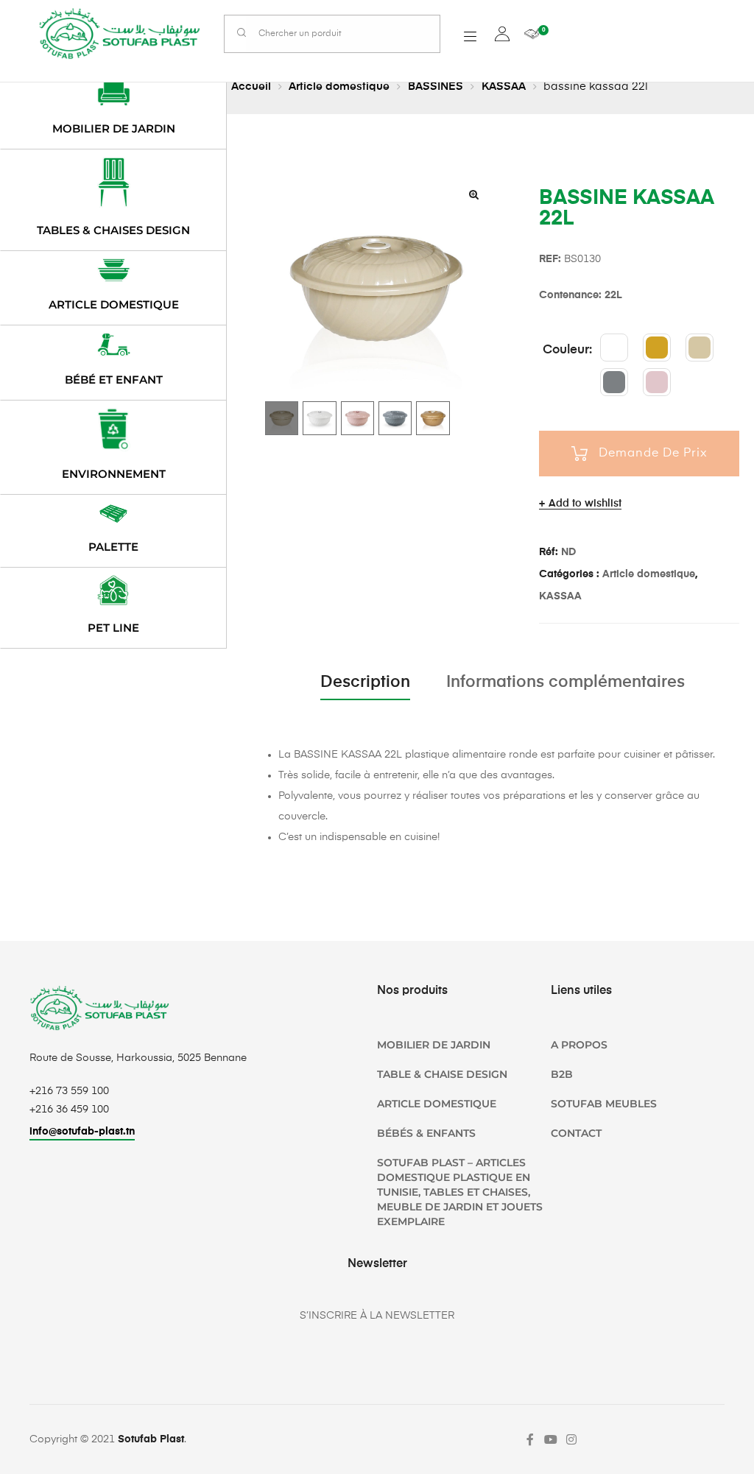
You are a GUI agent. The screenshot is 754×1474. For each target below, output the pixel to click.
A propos (579, 1044)
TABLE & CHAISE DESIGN (442, 1074)
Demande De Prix (653, 453)
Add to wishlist (585, 503)
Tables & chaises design (113, 230)
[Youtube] (551, 1439)
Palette (113, 547)
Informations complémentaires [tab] (565, 682)
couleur (566, 350)
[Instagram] (571, 1439)
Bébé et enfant (114, 380)
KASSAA (504, 86)
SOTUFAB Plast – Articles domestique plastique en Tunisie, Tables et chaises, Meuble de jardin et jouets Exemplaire (460, 1192)
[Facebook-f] (530, 1439)
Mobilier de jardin (113, 128)
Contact (576, 1133)
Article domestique (339, 86)
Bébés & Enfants (426, 1133)
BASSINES (435, 86)
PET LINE (113, 628)
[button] (473, 194)
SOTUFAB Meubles (604, 1103)
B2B (562, 1074)
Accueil (251, 86)
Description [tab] (365, 682)
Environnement (114, 474)
